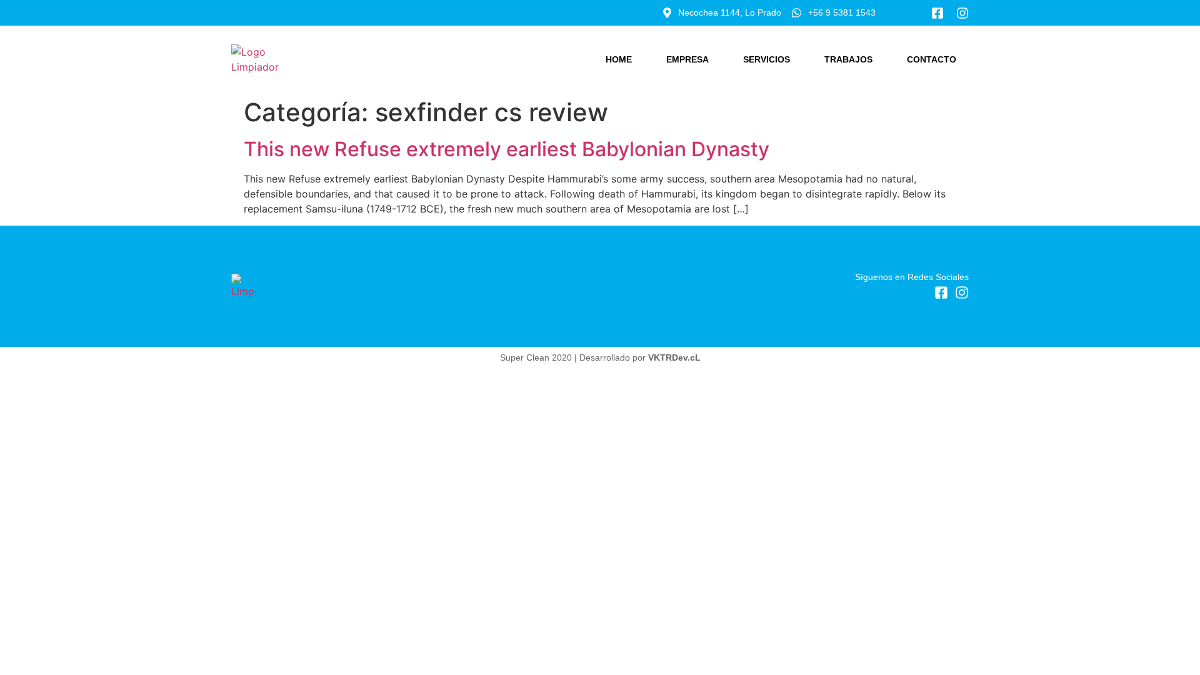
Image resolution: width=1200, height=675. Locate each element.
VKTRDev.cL (674, 357)
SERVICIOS (766, 59)
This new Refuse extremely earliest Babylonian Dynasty (506, 149)
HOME (619, 59)
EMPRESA (687, 59)
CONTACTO (931, 59)
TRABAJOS (848, 59)
